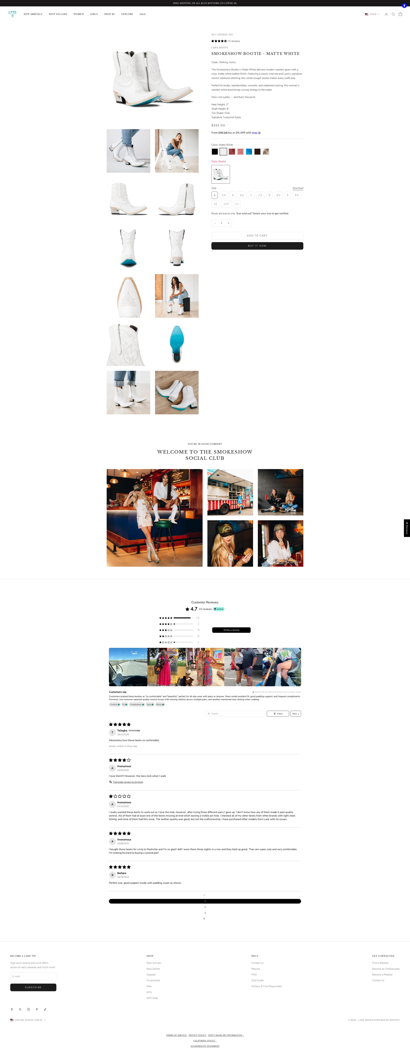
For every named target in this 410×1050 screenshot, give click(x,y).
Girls (149, 992)
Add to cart (257, 235)
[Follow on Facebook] (11, 1009)
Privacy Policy (198, 1035)
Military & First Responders (266, 986)
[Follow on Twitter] (20, 1009)
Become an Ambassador (386, 969)
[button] (219, 41)
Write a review (231, 630)
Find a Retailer (380, 963)
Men (149, 986)
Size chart (298, 188)
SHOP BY (109, 14)
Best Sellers (153, 969)
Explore (127, 14)
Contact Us (257, 963)
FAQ (254, 974)
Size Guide (257, 980)
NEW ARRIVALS (33, 14)
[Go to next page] (205, 919)
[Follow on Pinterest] (36, 1009)
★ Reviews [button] (407, 528)
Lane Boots (219, 47)
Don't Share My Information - (226, 1035)
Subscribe (33, 987)
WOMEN (79, 14)
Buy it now (257, 245)
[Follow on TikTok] (45, 1009)
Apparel (151, 974)
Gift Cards (152, 998)
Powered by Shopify (387, 1020)
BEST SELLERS (58, 14)
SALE (143, 14)
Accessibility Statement (205, 1046)
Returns (255, 969)
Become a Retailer (382, 974)
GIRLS (94, 14)
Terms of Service (176, 1035)
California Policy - (205, 1041)
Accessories (153, 980)
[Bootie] (220, 174)
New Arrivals (154, 963)
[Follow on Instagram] (28, 1009)
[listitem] (128, 667)
